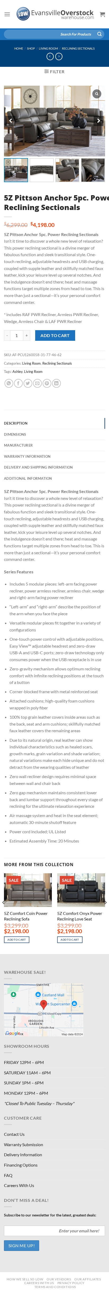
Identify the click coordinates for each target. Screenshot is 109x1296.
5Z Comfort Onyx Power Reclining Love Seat (79, 916)
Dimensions (15, 434)
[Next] (105, 913)
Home (18, 48)
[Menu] (7, 14)
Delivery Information (23, 1154)
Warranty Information (27, 456)
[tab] (54, 423)
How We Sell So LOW (25, 1279)
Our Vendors (59, 1279)
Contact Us (14, 1134)
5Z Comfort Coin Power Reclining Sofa (26, 916)
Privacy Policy (71, 1283)
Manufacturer (18, 445)
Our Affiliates (87, 1279)
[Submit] (99, 34)
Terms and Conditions (55, 1287)
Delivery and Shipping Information (38, 467)
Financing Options (21, 1164)
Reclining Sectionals (78, 48)
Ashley (17, 371)
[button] (99, 121)
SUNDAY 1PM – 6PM (24, 1082)
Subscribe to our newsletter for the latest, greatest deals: (50, 1215)
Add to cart (55, 335)
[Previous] (3, 913)
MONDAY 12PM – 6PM (26, 1093)
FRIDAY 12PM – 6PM (24, 1062)
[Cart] (102, 14)
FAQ (8, 1175)
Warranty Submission (23, 1144)
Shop (31, 48)
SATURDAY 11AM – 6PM (27, 1072)
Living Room (48, 48)
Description (16, 423)
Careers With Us (19, 1185)
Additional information (28, 478)
